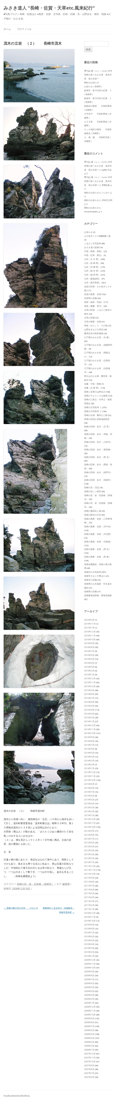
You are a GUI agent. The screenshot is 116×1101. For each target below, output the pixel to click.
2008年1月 (89, 1049)
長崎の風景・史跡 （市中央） (98, 526)
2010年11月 (90, 916)
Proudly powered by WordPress (17, 1095)
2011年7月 (89, 885)
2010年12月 (90, 913)
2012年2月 (89, 858)
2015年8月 (89, 694)
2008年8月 (89, 1022)
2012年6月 (89, 842)
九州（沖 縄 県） (92, 267)
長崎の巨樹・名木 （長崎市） (98, 479)
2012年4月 (89, 850)
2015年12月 (90, 678)
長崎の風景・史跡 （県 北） (97, 549)
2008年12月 (90, 1006)
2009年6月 (89, 983)
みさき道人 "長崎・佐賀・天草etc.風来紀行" (49, 8)
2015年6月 (89, 701)
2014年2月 (89, 764)
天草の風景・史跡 (92, 321)
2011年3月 (89, 901)
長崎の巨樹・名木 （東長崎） (98, 449)
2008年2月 (89, 1045)
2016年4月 (89, 662)
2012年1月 (89, 862)
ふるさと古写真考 (92, 243)
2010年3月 (89, 948)
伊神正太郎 (107, 200)
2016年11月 (90, 635)
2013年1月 (89, 815)
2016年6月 (89, 655)
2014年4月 (89, 756)
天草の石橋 (89, 317)
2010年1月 (89, 955)
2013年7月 (89, 791)
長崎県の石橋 (90, 591)
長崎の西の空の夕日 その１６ (21, 908)
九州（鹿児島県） (92, 282)
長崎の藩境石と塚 (92, 510)
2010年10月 (90, 920)
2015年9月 (89, 690)
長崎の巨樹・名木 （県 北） (97, 457)
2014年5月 (89, 752)
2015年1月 (89, 721)
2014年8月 (89, 741)
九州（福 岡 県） (92, 274)
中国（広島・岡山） (93, 255)
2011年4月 (89, 897)
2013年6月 (89, 795)
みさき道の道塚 (91, 247)
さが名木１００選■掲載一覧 (97, 236)
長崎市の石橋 (90, 579)
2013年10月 (90, 780)
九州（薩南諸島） (92, 278)
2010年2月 (89, 952)
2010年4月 (89, 944)
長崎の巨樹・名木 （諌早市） (98, 472)
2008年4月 (89, 1038)
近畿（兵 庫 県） (92, 387)
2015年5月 (89, 705)
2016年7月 (89, 651)
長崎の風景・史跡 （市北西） (98, 534)
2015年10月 (90, 686)
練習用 (66, 884)
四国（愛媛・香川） (93, 306)
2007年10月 (90, 1061)
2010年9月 (89, 924)
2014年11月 (90, 729)
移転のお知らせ (91, 82)
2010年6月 (89, 936)
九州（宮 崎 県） (92, 263)
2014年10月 (90, 733)
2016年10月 (90, 639)
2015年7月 (89, 697)
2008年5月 (89, 1034)
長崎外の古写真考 (92, 572)
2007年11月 (90, 1057)
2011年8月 (89, 881)
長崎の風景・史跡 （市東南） (98, 541)
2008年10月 (90, 1014)
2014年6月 (89, 748)
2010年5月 (89, 940)
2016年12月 (90, 631)
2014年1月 (89, 768)
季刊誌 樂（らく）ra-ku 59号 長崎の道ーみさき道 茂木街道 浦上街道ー (99, 74)
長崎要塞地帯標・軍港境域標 (98, 595)
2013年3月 (89, 807)
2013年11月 (90, 776)
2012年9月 (89, 830)
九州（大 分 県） (92, 259)
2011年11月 (90, 869)
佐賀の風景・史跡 (92, 294)
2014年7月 (89, 744)
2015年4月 (89, 709)
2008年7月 (89, 1026)
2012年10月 (90, 826)
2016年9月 (89, 643)
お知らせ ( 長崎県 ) (93, 86)
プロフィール (24, 29)
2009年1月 (89, 1002)
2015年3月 (89, 713)
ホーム (7, 29)
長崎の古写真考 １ (93, 407)
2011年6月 (89, 889)
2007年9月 (89, 1065)
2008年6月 (89, 1030)
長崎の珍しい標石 (92, 491)
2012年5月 (89, 846)
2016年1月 (89, 674)
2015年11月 (90, 682)
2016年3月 (89, 666)
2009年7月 (89, 979)
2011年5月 (89, 893)
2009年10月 (90, 967)
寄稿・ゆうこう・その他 (95, 325)
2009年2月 (89, 998)
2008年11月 (90, 1010)
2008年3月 (89, 1042)
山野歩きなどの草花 (93, 329)
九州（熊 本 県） (92, 270)
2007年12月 (90, 1053)
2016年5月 (89, 658)
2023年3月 (89, 619)
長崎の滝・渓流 (91, 487)
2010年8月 (89, 928)
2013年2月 (89, 811)
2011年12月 (90, 866)
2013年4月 (89, 803)
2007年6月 (89, 1077)
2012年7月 (89, 838)
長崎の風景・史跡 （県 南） (97, 556)
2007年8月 (89, 1069)
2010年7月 (89, 932)
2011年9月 (89, 877)
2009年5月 (89, 987)
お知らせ (88, 232)
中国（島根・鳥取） (93, 251)
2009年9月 (89, 971)
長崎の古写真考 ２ (93, 411)
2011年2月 (89, 905)
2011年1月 (89, 909)
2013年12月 (90, 772)
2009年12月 (90, 959)
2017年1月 (89, 627)
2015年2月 (89, 717)
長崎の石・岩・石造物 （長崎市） (35, 884)
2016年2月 (89, 670)
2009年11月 (90, 963)
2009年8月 (89, 975)
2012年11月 (90, 823)
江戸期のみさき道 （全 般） (97, 337)
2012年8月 (89, 834)
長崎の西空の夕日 (92, 514)
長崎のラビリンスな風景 (95, 395)
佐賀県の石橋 (90, 298)
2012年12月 (90, 819)
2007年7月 (89, 1073)
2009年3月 (89, 994)
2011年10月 (90, 873)
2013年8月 (89, 787)
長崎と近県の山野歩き (94, 391)
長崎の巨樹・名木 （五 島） (97, 426)
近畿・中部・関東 (92, 383)
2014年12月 (90, 725)
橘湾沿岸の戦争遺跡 (93, 333)
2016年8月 (89, 647)
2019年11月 (90, 623)
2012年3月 (89, 854)
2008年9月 (89, 1018)
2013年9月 (89, 784)
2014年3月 (89, 760)
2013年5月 (89, 799)
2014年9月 (89, 737)
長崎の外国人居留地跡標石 (97, 419)
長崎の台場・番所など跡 (95, 415)
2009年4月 (89, 991)
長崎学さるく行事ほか (94, 575)
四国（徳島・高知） (93, 302)
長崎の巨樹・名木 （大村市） (98, 441)
